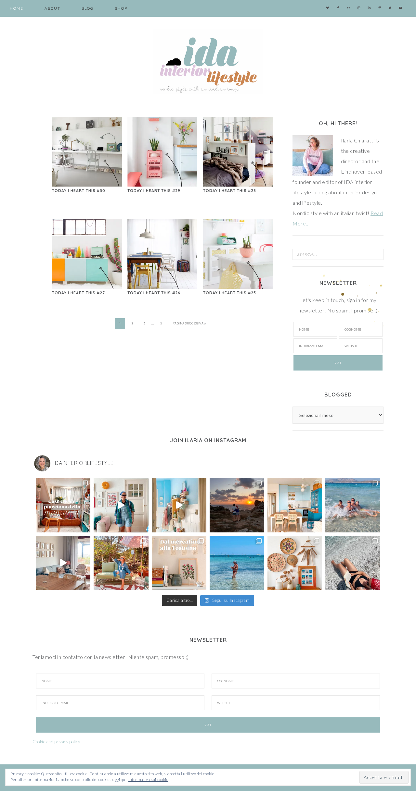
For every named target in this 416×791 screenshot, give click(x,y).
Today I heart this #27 (78, 292)
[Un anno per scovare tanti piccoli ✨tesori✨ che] (179, 563)
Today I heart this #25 (229, 292)
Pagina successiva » (189, 323)
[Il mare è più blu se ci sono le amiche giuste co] (352, 563)
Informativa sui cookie (148, 779)
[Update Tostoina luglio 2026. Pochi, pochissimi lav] (294, 505)
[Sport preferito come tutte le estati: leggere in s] (237, 563)
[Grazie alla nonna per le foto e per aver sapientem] (352, 505)
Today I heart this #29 (153, 190)
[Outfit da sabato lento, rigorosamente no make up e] (121, 505)
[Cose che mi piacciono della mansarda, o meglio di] (63, 505)
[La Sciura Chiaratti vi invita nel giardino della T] (121, 563)
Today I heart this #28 (229, 190)
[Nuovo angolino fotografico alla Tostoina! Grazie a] (294, 563)
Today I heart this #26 (153, 292)
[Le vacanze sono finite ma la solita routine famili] (179, 505)
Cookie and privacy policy (56, 741)
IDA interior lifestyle (208, 61)
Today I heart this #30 (78, 190)
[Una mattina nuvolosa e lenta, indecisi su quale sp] (63, 563)
